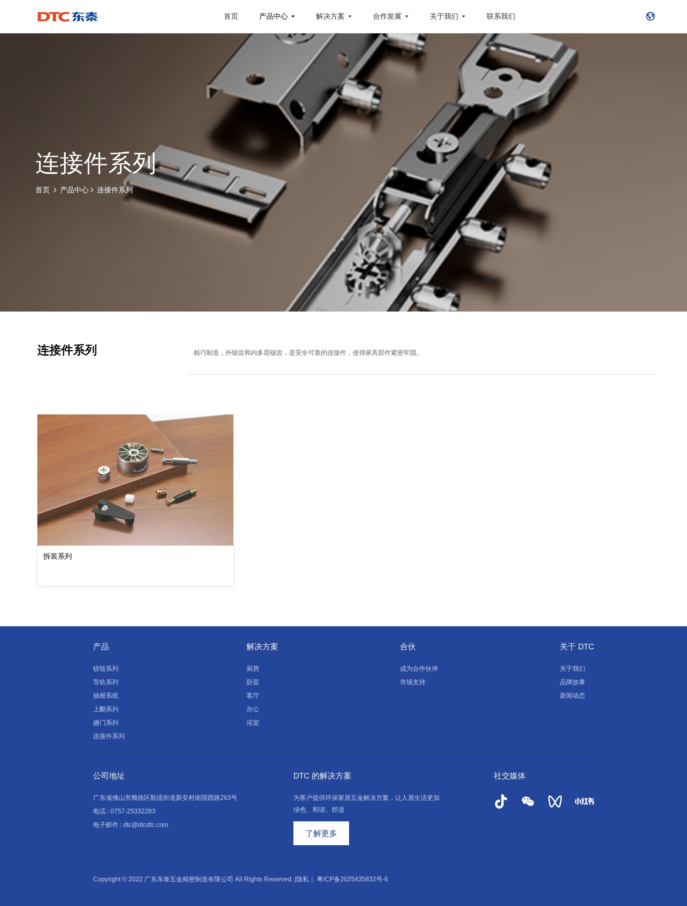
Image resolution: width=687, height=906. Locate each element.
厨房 (252, 668)
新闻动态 (572, 695)
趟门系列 (105, 722)
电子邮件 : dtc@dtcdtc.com (130, 824)
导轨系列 (105, 682)
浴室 (252, 722)
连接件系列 (115, 190)
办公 (252, 709)
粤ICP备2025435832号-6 (352, 879)
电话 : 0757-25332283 (124, 811)
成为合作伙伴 (419, 668)
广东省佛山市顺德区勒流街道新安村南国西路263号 (165, 797)
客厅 (252, 695)
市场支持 (412, 682)
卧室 (252, 682)
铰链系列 (105, 668)
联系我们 (501, 16)
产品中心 (273, 16)
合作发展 (387, 16)
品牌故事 (572, 682)
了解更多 (321, 833)
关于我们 (444, 16)
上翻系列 (105, 709)
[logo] (67, 16)
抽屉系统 (105, 695)
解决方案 (330, 16)
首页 (231, 16)
